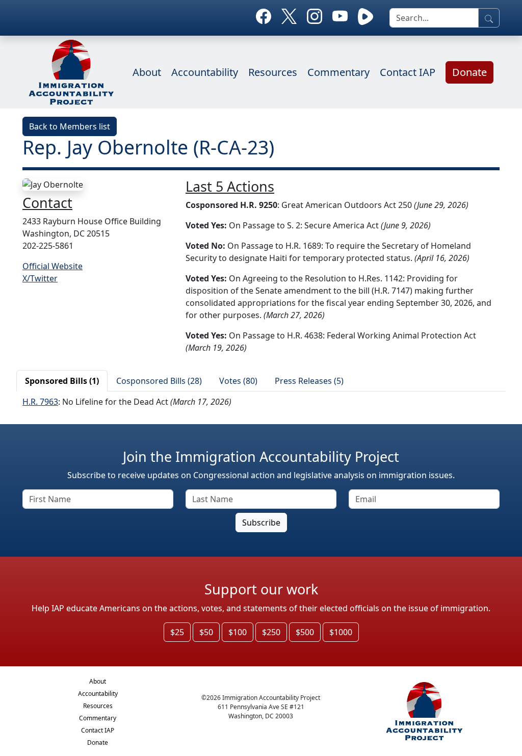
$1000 (340, 632)
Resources (272, 72)
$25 (177, 632)
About (147, 72)
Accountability (204, 72)
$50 (206, 632)
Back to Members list (69, 126)
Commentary (338, 72)
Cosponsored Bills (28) (159, 380)
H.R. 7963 (40, 401)
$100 (237, 632)
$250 (271, 632)
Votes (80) (238, 380)
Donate (469, 72)
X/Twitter (40, 278)
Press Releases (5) (309, 380)
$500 (305, 632)
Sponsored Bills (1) (62, 380)
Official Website (52, 266)
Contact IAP (407, 72)
